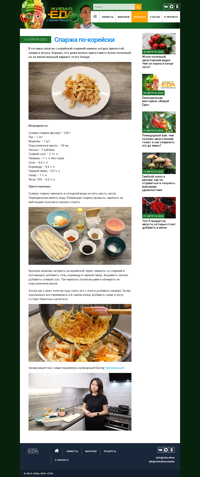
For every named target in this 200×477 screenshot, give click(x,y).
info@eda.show (165, 457)
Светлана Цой (114, 368)
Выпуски (123, 16)
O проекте (171, 16)
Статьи (155, 16)
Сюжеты (107, 16)
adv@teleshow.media (161, 461)
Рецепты (140, 16)
